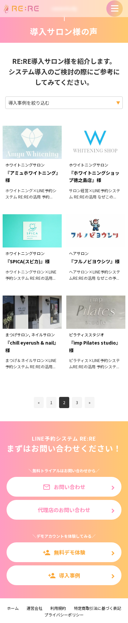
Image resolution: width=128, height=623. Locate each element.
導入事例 (64, 575)
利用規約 (58, 608)
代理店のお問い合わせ (64, 510)
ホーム (13, 608)
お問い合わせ (64, 487)
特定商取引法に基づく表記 (97, 608)
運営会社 (34, 608)
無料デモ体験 (64, 552)
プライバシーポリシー (64, 614)
